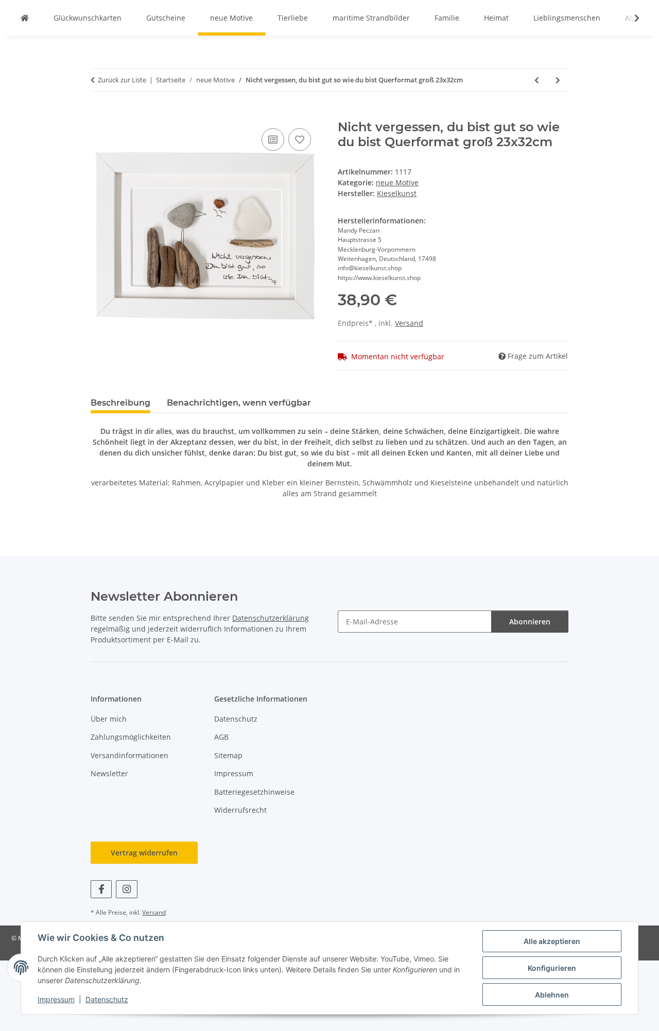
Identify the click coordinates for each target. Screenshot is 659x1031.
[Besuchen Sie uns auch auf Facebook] (101, 889)
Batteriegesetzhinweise (254, 792)
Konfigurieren (552, 968)
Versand (409, 323)
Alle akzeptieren (552, 941)
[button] (630, 18)
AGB (221, 737)
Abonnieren (529, 621)
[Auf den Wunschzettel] (299, 139)
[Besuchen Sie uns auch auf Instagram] (126, 889)
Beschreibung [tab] (120, 403)
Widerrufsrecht (240, 810)
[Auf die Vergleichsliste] (273, 139)
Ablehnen (552, 994)
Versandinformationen (129, 755)
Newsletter (109, 773)
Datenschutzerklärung (270, 618)
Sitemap (228, 755)
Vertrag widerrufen (144, 853)
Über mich (109, 719)
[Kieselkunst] (24, 18)
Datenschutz (106, 999)
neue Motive (397, 182)
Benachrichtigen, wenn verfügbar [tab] (239, 403)
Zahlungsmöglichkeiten (131, 737)
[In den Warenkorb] (99, 114)
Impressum (56, 999)
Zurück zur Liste (122, 79)
